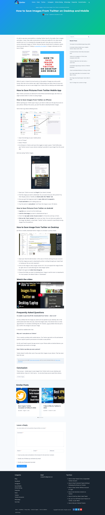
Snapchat (74, 2)
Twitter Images (20, 376)
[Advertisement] (52, 26)
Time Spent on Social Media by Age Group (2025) (80, 44)
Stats (38, 2)
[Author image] (43, 14)
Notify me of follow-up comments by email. (29, 458)
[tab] (42, 417)
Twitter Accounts (19, 497)
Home (33, 2)
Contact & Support (34, 509)
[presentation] (27, 395)
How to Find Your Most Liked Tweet (78, 496)
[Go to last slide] (18, 402)
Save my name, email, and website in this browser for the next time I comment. (36, 455)
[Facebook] (74, 509)
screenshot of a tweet (40, 46)
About (16, 509)
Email (35, 450)
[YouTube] (81, 509)
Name (19, 450)
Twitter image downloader (34, 360)
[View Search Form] (89, 2)
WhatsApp (67, 2)
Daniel (20, 410)
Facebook (17, 481)
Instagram (51, 2)
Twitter (17, 495)
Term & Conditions (43, 509)
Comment (20, 432)
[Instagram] (79, 509)
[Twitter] (76, 509)
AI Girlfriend (21, 509)
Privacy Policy (27, 509)
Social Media (18, 486)
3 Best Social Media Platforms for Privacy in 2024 (80, 70)
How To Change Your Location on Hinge (78, 82)
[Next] (62, 402)
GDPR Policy (17, 512)
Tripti (47, 14)
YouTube (17, 502)
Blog (16, 478)
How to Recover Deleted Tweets (76, 503)
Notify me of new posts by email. (26, 462)
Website (52, 450)
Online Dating (59, 2)
